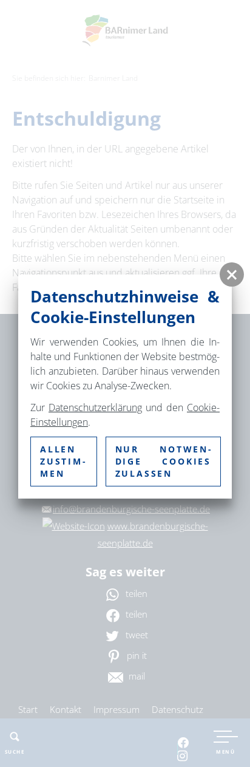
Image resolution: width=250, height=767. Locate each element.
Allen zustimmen (63, 461)
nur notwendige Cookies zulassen (163, 461)
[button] (232, 274)
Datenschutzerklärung (95, 407)
